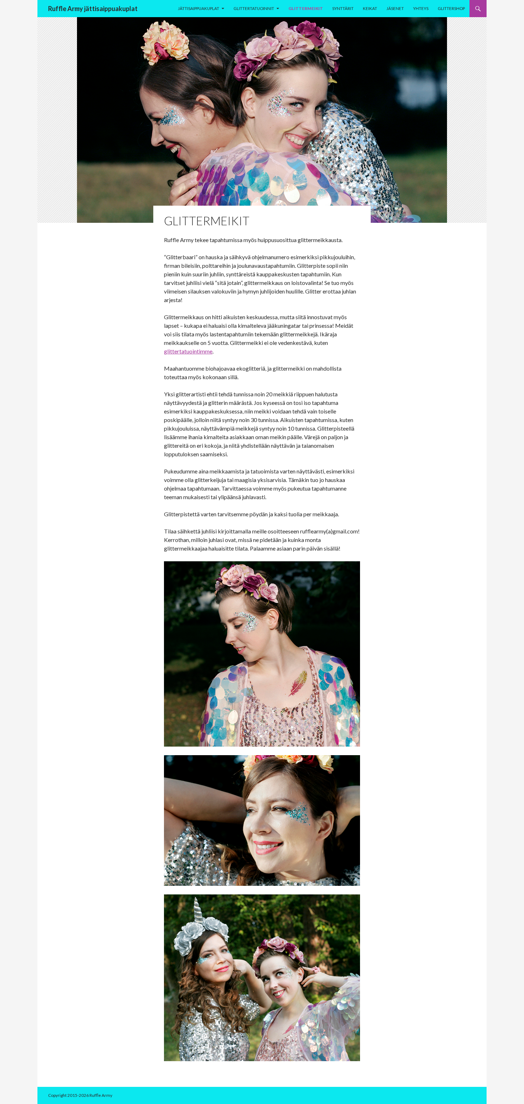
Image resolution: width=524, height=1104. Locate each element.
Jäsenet (395, 8)
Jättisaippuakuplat (198, 8)
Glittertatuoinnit (253, 8)
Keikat (370, 8)
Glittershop (451, 8)
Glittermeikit (305, 8)
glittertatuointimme (188, 351)
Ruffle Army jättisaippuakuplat (93, 8)
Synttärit (343, 8)
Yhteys (420, 8)
